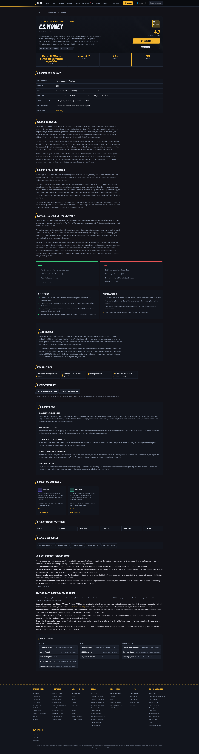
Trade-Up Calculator (59, 705)
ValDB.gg (36, 740)
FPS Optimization (154, 716)
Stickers (35, 716)
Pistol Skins (36, 699)
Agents (35, 719)
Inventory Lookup (58, 711)
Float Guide (152, 711)
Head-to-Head (134, 702)
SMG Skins (36, 708)
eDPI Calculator (96, 713)
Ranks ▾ (69, 3)
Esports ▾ (107, 3)
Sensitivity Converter (97, 702)
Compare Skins (57, 696)
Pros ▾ (98, 3)
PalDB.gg (36, 737)
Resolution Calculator (98, 716)
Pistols (74, 702)
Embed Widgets (96, 725)
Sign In (129, 3)
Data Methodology (155, 725)
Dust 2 (74, 713)
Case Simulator (57, 716)
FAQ (150, 722)
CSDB (39, 3)
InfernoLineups (77, 719)
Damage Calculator (97, 696)
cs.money (59, 111)
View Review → (43, 512)
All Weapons (76, 693)
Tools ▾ (77, 3)
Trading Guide (62, 545)
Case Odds (56, 708)
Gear (112, 699)
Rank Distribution (154, 705)
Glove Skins (37, 705)
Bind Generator (96, 711)
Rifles (73, 696)
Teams (112, 696)
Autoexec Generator (97, 719)
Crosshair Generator (97, 705)
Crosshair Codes (96, 708)
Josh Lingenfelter (46, 32)
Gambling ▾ (87, 3)
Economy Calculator (97, 699)
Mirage (74, 708)
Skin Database (78, 545)
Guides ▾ (116, 3)
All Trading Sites (45, 545)
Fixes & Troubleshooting (157, 696)
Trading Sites (51, 12)
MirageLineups (77, 716)
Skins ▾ (61, 3)
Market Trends (57, 693)
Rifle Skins (36, 696)
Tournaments (134, 699)
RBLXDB (35, 734)
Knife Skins (36, 702)
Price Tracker (93, 545)
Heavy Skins (37, 711)
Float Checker (57, 702)
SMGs (74, 699)
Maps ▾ (54, 3)
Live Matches (134, 696)
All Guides (152, 693)
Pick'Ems (132, 705)
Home (47, 3)
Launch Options (96, 722)
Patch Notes (153, 719)
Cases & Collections (39, 713)
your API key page (78, 607)
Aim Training (153, 699)
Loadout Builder (57, 713)
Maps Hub (75, 705)
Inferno (74, 711)
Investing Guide (109, 545)
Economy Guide (154, 702)
